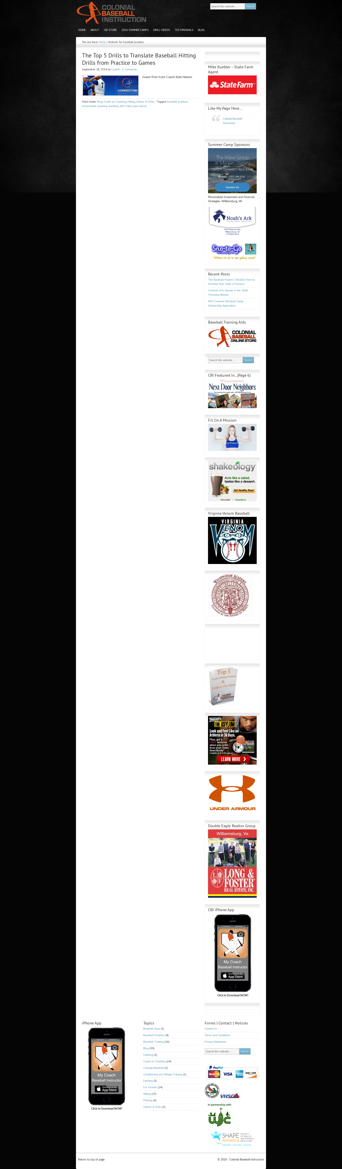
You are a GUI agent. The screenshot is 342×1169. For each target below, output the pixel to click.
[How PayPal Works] (232, 1080)
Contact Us (211, 1028)
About (93, 30)
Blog (200, 30)
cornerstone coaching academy (100, 106)
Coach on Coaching (115, 101)
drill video (126, 106)
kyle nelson (140, 106)
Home (82, 30)
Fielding (148, 1080)
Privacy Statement (215, 1041)
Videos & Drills (145, 101)
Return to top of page (91, 1159)
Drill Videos (160, 30)
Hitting (131, 101)
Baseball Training (153, 1041)
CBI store (109, 30)
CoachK (115, 69)
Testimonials (184, 30)
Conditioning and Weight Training (162, 1074)
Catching (148, 1055)
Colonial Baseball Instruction (110, 13)
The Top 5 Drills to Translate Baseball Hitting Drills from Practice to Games (139, 59)
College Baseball (153, 1068)
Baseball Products (154, 1035)
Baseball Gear (151, 1028)
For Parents (150, 1087)
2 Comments (129, 69)
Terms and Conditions (217, 1035)
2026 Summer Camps (135, 30)
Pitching (147, 1100)
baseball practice (177, 101)
